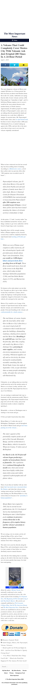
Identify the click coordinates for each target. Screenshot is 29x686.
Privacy (12, 673)
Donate (25, 670)
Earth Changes (7, 642)
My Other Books (16, 670)
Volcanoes (9, 645)
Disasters (5, 640)
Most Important (14, 675)
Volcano (3, 645)
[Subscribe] (23, 65)
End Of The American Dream (18, 605)
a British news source (15, 169)
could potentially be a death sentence (11, 312)
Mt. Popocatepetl (22, 642)
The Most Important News (10, 607)
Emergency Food (20, 673)
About (6, 673)
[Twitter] (14, 65)
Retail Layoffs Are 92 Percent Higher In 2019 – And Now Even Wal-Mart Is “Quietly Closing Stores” (14, 650)
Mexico (14, 642)
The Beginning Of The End (12, 599)
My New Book (6, 670)
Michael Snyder (16, 590)
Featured (11, 640)
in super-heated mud (22, 119)
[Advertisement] (14, 16)
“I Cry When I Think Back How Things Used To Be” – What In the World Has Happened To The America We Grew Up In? (14, 658)
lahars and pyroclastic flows (13, 260)
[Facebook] (5, 65)
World (16, 640)
